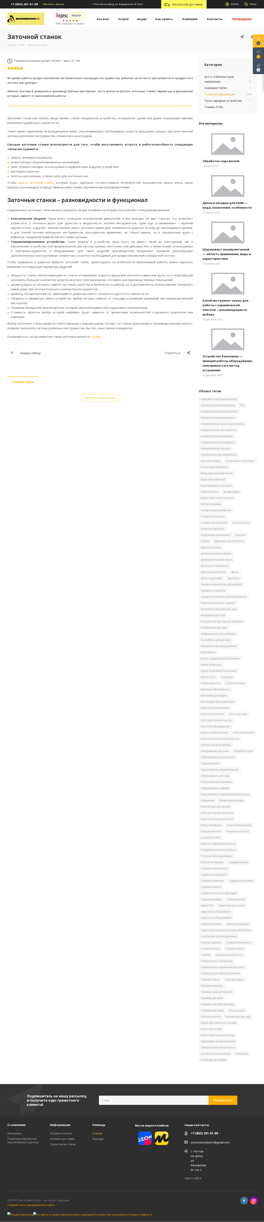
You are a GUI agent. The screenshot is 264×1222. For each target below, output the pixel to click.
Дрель (234, 572)
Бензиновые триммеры (214, 467)
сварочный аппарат (238, 924)
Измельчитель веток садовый (218, 603)
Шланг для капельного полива (218, 1022)
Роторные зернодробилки (216, 856)
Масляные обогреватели (215, 689)
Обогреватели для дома (215, 751)
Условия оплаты (61, 1133)
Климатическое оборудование (218, 646)
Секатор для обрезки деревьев (219, 936)
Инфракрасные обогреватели (218, 633)
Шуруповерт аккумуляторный (218, 1041)
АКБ (242, 405)
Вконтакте (244, 1200)
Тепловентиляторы (212, 985)
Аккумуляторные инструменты (218, 430)
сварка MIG (207, 905)
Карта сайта (193, 1178)
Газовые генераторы (213, 516)
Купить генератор (211, 664)
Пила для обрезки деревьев (217, 812)
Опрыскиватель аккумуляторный (220, 769)
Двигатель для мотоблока (229, 541)
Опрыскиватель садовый (215, 788)
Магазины (14, 1133)
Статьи (97, 1133)
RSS (252, 36)
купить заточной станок (36, 182)
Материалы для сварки (214, 695)
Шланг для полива (211, 1029)
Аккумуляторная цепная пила (218, 417)
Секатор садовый (211, 942)
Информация (60, 1125)
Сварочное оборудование (216, 917)
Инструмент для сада (213, 615)
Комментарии (23, 382)
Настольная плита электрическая (220, 738)
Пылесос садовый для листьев (218, 843)
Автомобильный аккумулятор (218, 405)
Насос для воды (238, 714)
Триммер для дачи (211, 998)
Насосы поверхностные (214, 732)
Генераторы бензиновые (215, 535)
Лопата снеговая (235, 683)
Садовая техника (238, 862)
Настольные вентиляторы (216, 745)
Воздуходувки (231, 491)
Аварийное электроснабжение (219, 399)
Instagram (254, 1200)
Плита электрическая (239, 825)
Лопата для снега (211, 683)
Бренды (98, 1139)
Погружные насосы (237, 831)
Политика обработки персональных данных (23, 1140)
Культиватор (208, 652)
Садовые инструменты (214, 874)
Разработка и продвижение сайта (31, 1205)
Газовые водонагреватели (216, 510)
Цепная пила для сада (237, 1016)
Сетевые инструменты (238, 942)
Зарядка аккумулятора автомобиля (221, 584)
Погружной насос (211, 831)
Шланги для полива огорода (217, 1035)
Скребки (206, 954)
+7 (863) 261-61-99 (204, 1133)
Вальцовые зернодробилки (217, 473)
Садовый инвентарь (212, 880)
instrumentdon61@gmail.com (210, 1142)
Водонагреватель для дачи (216, 485)
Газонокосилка (241, 522)
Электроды (242, 1053)
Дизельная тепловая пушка (216, 559)
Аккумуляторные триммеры (217, 436)
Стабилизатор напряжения (216, 961)
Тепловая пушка (234, 979)
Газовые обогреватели (214, 522)
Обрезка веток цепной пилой (218, 757)
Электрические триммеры (216, 1053)
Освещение (207, 800)
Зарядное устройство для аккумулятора (224, 596)
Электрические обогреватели (218, 1047)
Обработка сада (243, 751)
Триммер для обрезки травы (217, 1004)
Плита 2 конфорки (211, 825)
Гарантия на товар (63, 1144)
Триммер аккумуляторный (216, 992)
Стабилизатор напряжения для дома (222, 967)
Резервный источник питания (218, 850)
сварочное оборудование (216, 911)
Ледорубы (227, 677)
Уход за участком (210, 1016)
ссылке (96, 336)
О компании (16, 1125)
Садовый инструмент (241, 880)
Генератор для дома (212, 528)
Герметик (240, 535)
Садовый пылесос (211, 887)
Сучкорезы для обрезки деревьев (220, 973)
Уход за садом (237, 1010)
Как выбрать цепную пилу (215, 640)
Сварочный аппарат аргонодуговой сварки (226, 930)
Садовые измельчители (214, 868)
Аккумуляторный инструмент (217, 442)
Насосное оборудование (215, 726)
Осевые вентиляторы (231, 800)
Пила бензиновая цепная (215, 806)
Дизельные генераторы (214, 565)
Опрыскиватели (210, 763)
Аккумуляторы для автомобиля (219, 454)
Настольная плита (243, 732)
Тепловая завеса (210, 979)
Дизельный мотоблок (213, 572)
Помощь (98, 1125)
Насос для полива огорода (216, 720)
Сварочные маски (211, 924)
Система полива (234, 948)
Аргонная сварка (211, 461)
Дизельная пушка (211, 547)
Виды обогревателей (213, 479)
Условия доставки (62, 1139)
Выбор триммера (211, 504)
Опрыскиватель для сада (215, 775)
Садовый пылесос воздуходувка (219, 893)
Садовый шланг (236, 899)
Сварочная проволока (231, 905)
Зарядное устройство (213, 590)
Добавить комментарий (100, 397)
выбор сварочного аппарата (217, 498)
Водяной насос (210, 491)
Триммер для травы (212, 1010)
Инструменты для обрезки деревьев (222, 621)
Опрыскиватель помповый (216, 782)
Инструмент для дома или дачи (219, 609)
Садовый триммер (211, 899)
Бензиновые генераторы (240, 461)
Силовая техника (210, 948)
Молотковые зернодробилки (217, 701)
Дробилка (233, 578)
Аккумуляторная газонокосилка (219, 411)
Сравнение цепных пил (229, 954)
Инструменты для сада (214, 627)
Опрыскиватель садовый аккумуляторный (225, 794)
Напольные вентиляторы (215, 708)
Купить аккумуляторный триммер (220, 658)
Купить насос (208, 677)
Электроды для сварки (214, 1059)
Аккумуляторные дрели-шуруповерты (222, 423)
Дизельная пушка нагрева (216, 553)
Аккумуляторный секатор (215, 448)
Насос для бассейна (212, 714)
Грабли (205, 541)
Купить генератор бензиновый (219, 670)
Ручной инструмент (212, 862)
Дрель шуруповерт (212, 578)
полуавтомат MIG (210, 837)
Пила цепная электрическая (217, 819)
